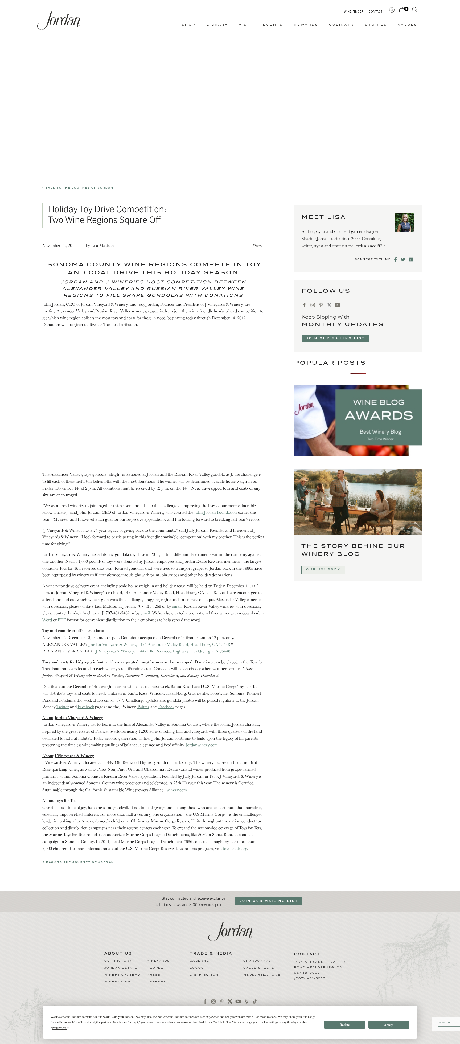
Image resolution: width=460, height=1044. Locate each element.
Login (392, 9)
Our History (118, 961)
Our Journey (323, 569)
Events (273, 25)
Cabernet (201, 961)
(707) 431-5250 (310, 978)
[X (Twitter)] (329, 305)
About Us (118, 954)
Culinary (341, 25)
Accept (388, 1024)
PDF (62, 620)
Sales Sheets (258, 968)
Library (217, 25)
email (177, 606)
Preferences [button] (59, 1028)
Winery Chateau (122, 975)
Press (154, 975)
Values (408, 25)
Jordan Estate (120, 968)
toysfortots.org (235, 848)
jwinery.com (176, 789)
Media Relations (262, 975)
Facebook (86, 706)
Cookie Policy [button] (222, 1022)
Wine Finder (353, 11)
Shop (189, 25)
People (155, 968)
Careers (156, 982)
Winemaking (117, 982)
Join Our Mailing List (335, 338)
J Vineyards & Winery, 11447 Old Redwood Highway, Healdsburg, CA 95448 (163, 651)
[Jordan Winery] (58, 20)
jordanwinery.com (202, 744)
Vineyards (158, 961)
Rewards (306, 25)
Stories (376, 25)
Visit (245, 25)
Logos (197, 968)
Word (47, 620)
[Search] (414, 10)
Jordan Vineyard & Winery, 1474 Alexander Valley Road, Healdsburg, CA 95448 (160, 644)
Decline (345, 1024)
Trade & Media (211, 954)
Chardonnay (257, 961)
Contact (376, 11)
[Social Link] (396, 259)
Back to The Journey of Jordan (78, 188)
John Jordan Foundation (215, 512)
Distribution (204, 975)
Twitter (62, 706)
